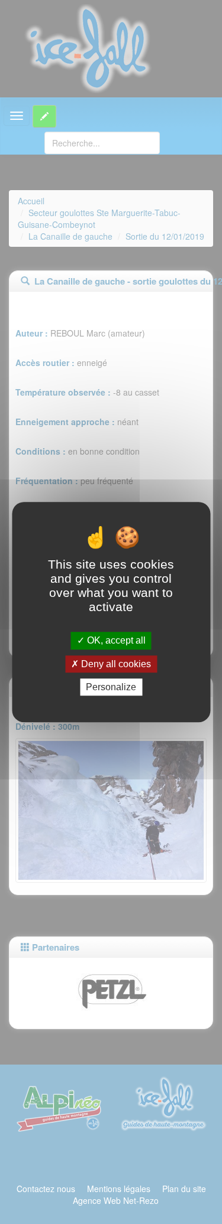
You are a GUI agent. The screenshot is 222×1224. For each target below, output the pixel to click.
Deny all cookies (115, 664)
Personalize (111, 687)
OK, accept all (115, 641)
